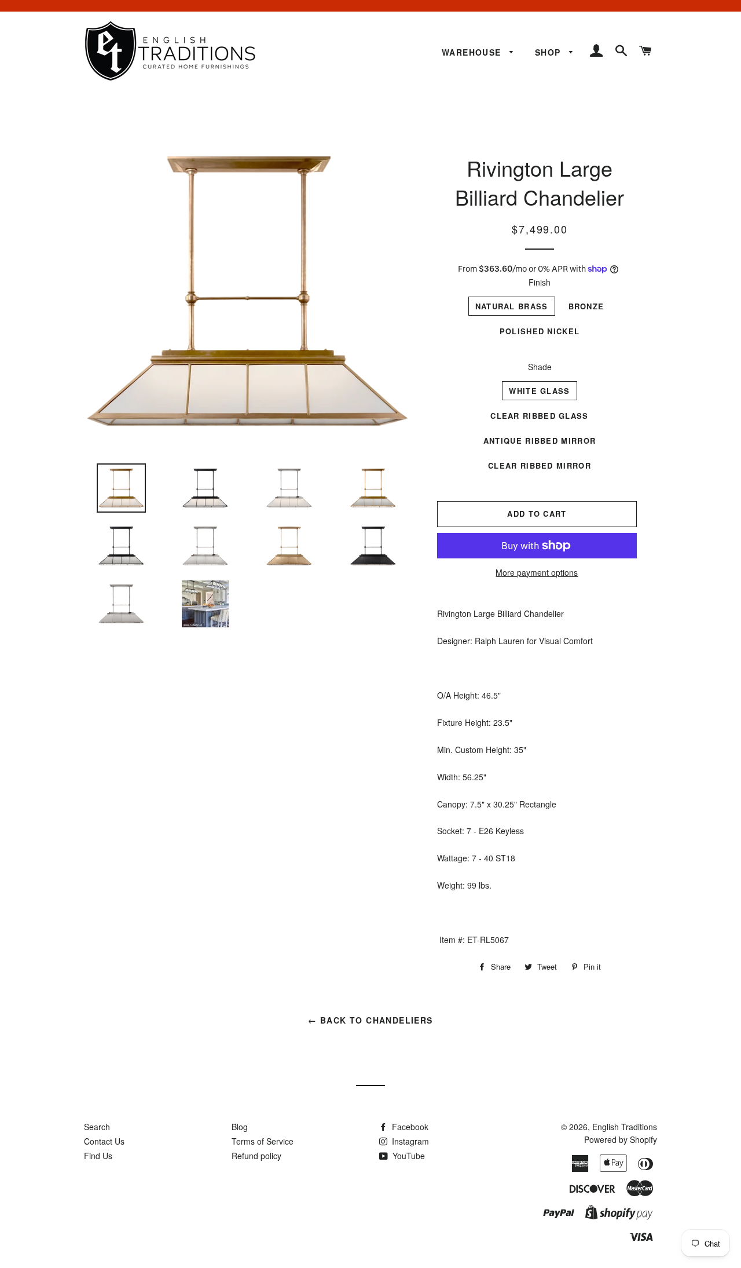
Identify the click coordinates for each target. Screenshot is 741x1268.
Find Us (98, 1155)
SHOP (549, 52)
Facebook (409, 1126)
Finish (540, 282)
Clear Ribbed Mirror (539, 465)
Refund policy (256, 1155)
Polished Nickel (540, 331)
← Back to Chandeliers (370, 1020)
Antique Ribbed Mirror (539, 440)
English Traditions (624, 1126)
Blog (240, 1126)
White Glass (539, 390)
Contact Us (104, 1141)
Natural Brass (511, 306)
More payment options (537, 572)
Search (97, 1126)
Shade (540, 366)
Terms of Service (263, 1141)
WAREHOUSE (473, 52)
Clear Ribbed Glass (539, 415)
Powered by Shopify (620, 1139)
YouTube (407, 1155)
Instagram (409, 1141)
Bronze (586, 306)
